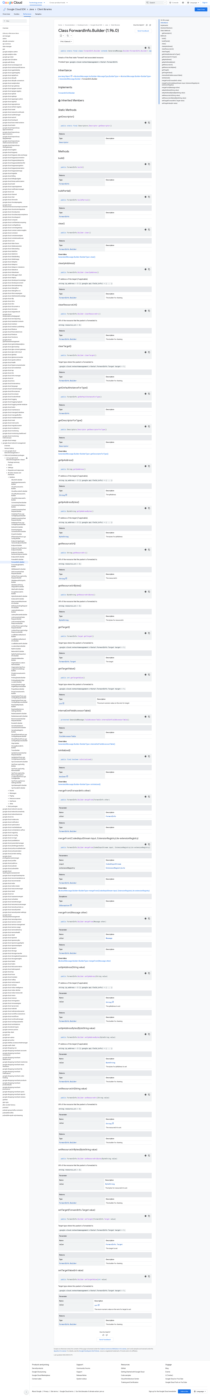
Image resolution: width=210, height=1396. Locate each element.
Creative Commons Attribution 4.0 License (113, 1349)
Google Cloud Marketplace (41, 1375)
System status (82, 1379)
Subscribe (184, 1391)
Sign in (204, 3)
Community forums (83, 1368)
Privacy (46, 1391)
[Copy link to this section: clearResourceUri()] (79, 305)
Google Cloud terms (67, 1391)
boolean (62, 777)
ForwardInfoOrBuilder (66, 93)
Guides (16, 14)
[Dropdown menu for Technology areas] (45, 2)
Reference (27, 14)
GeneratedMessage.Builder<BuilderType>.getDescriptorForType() (83, 454)
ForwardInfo (64, 184)
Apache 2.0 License (60, 1351)
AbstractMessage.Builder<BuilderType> (136, 76)
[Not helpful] (150, 25)
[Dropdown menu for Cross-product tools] (67, 2)
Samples (38, 14)
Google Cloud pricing (39, 1372)
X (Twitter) (169, 1375)
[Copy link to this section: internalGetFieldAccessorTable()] (93, 711)
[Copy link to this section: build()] (66, 158)
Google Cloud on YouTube (174, 1379)
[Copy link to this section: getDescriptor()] (76, 117)
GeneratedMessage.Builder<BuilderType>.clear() (76, 257)
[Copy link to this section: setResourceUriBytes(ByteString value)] (99, 1149)
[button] (14, 443)
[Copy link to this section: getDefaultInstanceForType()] (90, 388)
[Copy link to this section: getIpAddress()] (75, 460)
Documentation (70, 25)
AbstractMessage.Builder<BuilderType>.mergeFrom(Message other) (84, 961)
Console (175, 3)
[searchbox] (15, 21)
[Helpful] (146, 25)
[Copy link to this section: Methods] (72, 151)
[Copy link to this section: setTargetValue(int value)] (85, 1270)
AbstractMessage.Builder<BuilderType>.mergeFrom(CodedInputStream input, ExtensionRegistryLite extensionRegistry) (104, 891)
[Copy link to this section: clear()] (67, 223)
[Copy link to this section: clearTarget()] (73, 346)
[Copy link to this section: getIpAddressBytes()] (81, 502)
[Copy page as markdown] (68, 36)
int (60, 704)
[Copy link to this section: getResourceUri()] (77, 544)
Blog (167, 1368)
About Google (36, 1391)
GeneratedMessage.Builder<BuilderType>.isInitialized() (79, 784)
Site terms (54, 1391)
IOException (64, 905)
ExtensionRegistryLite (115, 868)
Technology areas (35, 3)
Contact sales (36, 1379)
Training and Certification (129, 1382)
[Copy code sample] (149, 48)
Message (109, 938)
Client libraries (44, 9)
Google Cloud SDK (16, 9)
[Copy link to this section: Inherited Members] (86, 100)
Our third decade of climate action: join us (90, 1391)
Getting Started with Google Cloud (132, 1372)
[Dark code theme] (145, 48)
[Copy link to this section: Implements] (74, 87)
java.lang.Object (64, 76)
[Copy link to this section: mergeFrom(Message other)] (89, 912)
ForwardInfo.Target (67, 662)
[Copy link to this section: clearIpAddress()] (77, 263)
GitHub (123, 1368)
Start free (201, 9)
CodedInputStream (113, 864)
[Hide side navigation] (26, 1392)
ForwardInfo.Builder (68, 249)
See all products (37, 1368)
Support (79, 1372)
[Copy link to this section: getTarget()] (72, 627)
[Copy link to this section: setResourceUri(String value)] (89, 1089)
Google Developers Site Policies (89, 1351)
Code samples (126, 1375)
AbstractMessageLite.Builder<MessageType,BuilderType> (96, 76)
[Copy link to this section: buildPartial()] (73, 191)
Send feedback (143, 31)
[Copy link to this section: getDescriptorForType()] (84, 420)
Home (60, 25)
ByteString (63, 537)
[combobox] (156, 3)
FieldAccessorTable (67, 736)
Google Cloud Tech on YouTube (176, 1382)
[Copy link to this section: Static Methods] (79, 110)
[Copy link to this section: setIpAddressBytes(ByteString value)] (97, 1028)
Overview (6, 14)
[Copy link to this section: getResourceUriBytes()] (83, 586)
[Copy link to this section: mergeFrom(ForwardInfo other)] (92, 791)
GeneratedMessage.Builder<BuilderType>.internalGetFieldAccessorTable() (86, 744)
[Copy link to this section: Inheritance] (74, 70)
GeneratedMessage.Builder (70, 79)
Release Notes (82, 1375)
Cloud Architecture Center (130, 1379)
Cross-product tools (57, 3)
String (62, 495)
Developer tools (83, 25)
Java (31, 9)
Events (167, 1372)
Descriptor (63, 142)
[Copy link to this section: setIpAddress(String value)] (87, 967)
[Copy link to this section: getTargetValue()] (77, 669)
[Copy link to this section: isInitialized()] (72, 750)
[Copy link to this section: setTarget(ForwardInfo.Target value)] (97, 1210)
